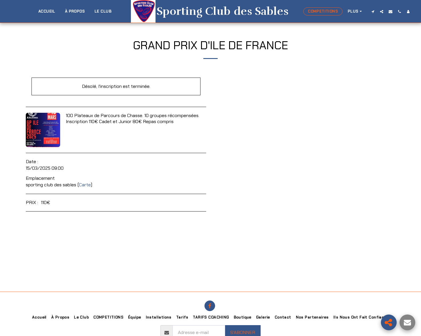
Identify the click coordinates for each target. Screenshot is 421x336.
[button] (373, 11)
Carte (85, 185)
